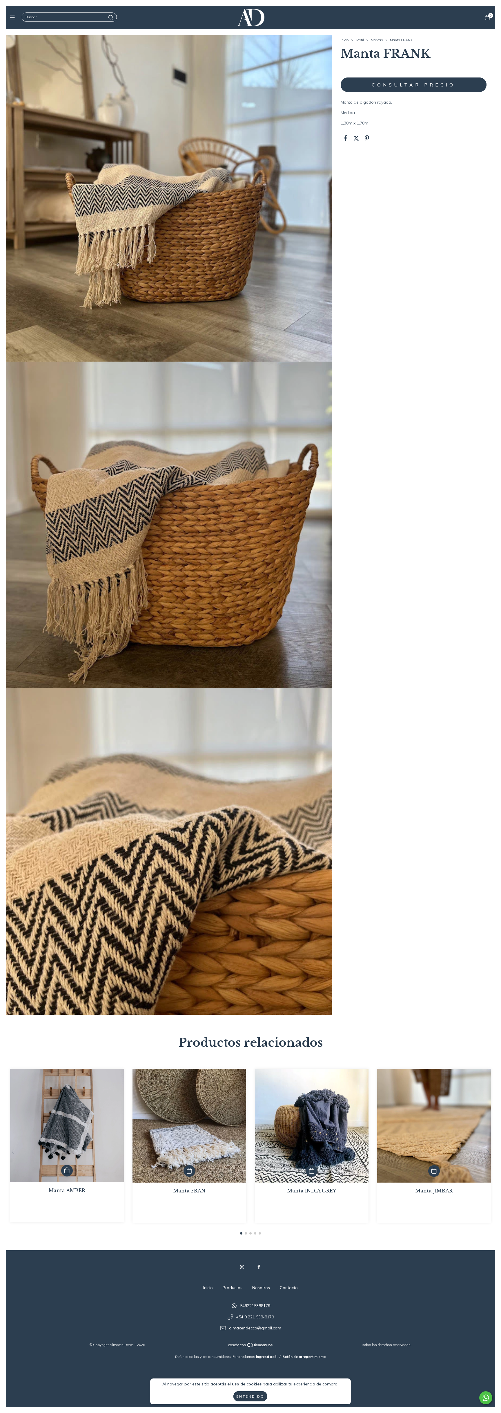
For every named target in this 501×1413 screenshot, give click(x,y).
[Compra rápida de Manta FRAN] (189, 1171)
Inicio (345, 40)
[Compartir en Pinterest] (367, 138)
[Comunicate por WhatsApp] (485, 1397)
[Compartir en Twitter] (356, 138)
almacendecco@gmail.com (255, 1328)
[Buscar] (111, 17)
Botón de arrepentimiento (304, 1356)
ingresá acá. (266, 1356)
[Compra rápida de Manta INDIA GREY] (311, 1171)
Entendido (250, 1396)
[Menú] (14, 17)
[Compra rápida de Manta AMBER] (67, 1170)
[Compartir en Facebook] (345, 138)
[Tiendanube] (251, 1346)
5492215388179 (255, 1305)
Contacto (289, 1287)
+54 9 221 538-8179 (255, 1317)
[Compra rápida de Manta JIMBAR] (434, 1171)
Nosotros (261, 1287)
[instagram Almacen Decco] (242, 1267)
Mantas (377, 40)
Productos (232, 1287)
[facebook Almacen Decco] (259, 1267)
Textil (360, 40)
